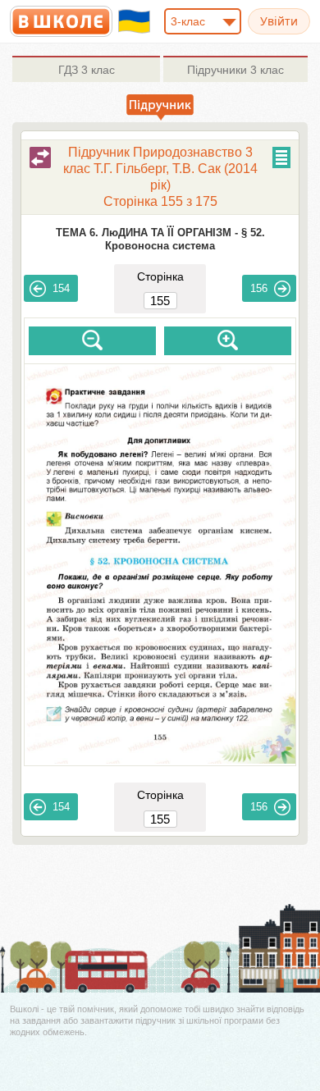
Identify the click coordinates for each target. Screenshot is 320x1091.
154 (61, 288)
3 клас (86, 69)
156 (258, 288)
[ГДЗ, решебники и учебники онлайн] (61, 21)
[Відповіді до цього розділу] (40, 157)
